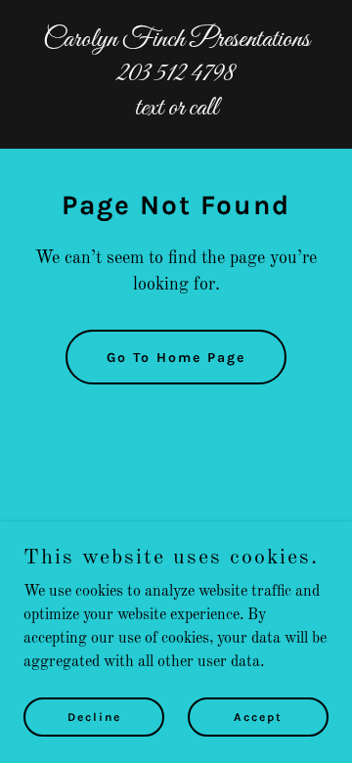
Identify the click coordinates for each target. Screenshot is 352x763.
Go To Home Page (176, 357)
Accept (258, 716)
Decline (94, 716)
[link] (176, 110)
